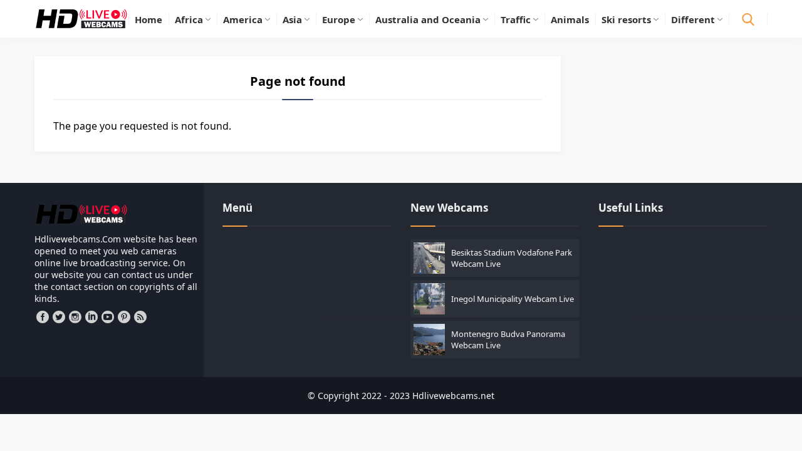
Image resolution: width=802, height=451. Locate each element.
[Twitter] (59, 317)
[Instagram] (75, 317)
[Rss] (140, 317)
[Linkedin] (91, 317)
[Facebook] (42, 317)
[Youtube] (108, 317)
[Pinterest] (124, 317)
